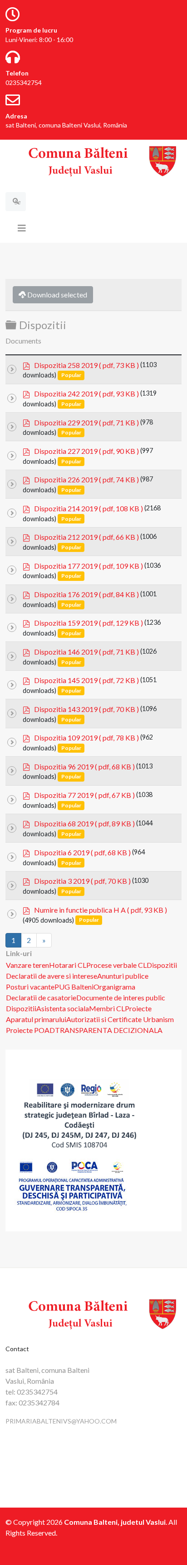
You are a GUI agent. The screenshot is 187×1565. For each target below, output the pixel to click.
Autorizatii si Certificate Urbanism (120, 1019)
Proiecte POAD (30, 1030)
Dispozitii (162, 965)
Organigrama (114, 986)
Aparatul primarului (36, 1019)
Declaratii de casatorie (41, 997)
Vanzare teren (27, 965)
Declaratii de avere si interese (51, 975)
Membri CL (107, 1008)
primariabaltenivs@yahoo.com (61, 1421)
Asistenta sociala (62, 1008)
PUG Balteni (74, 986)
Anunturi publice (122, 975)
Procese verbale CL (116, 965)
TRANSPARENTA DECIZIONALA (108, 1030)
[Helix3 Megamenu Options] (22, 227)
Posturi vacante (30, 986)
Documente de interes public (120, 997)
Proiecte (138, 1008)
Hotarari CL (67, 965)
